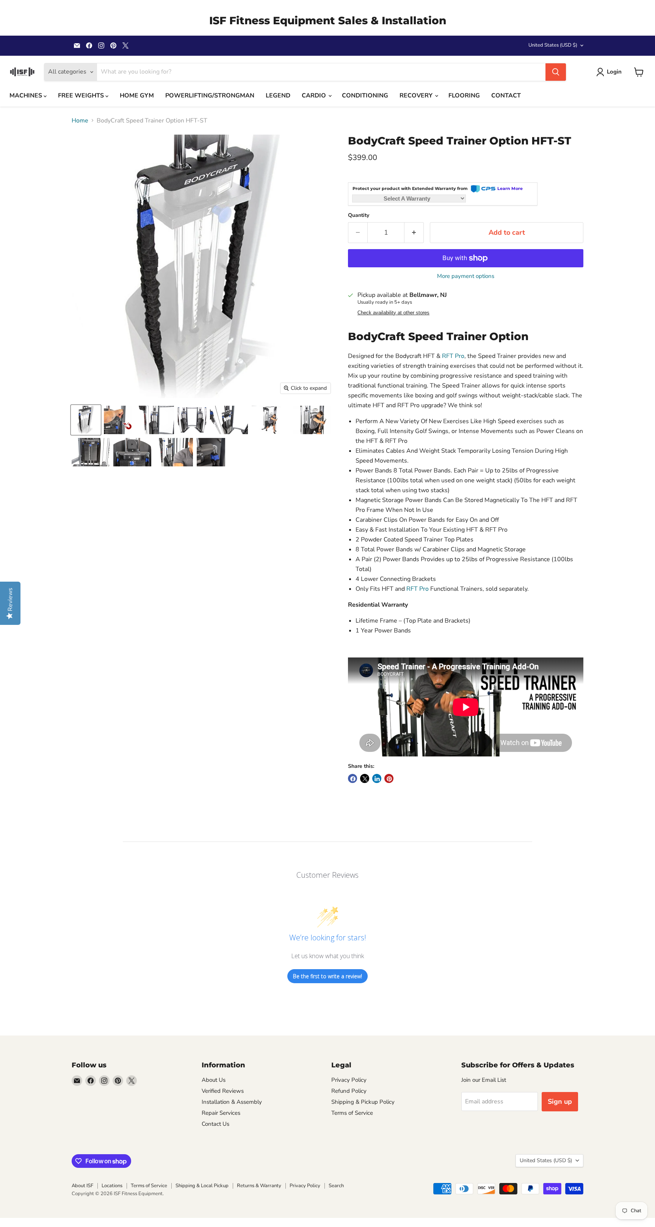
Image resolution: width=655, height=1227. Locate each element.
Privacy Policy (349, 1080)
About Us (214, 1080)
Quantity (358, 215)
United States (552, 45)
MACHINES (26, 95)
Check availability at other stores (393, 312)
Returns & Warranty (259, 1185)
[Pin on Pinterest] (388, 778)
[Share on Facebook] (352, 778)
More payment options (465, 276)
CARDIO (315, 95)
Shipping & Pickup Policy (363, 1102)
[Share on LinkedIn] (376, 778)
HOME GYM (137, 95)
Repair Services (221, 1113)
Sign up (560, 1101)
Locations (112, 1185)
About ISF (82, 1185)
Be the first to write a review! (327, 976)
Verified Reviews (223, 1091)
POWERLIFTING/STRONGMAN (209, 95)
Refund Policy (349, 1091)
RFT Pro (453, 356)
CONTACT (506, 95)
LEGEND (278, 95)
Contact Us (215, 1124)
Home (80, 120)
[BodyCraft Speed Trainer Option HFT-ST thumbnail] (86, 420)
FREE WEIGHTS (81, 95)
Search (336, 1185)
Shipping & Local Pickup (202, 1185)
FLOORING (464, 95)
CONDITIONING (365, 95)
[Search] (555, 72)
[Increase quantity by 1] (414, 232)
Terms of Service (352, 1113)
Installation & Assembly (232, 1102)
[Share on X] (364, 778)
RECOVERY (417, 95)
